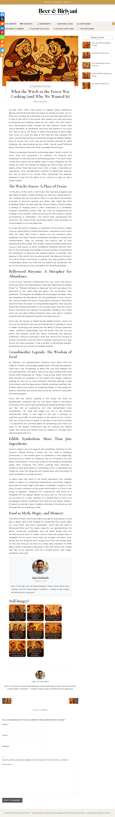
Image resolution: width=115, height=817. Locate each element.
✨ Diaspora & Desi (64, 24)
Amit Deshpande (41, 102)
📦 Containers (84, 24)
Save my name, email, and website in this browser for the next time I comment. (35, 760)
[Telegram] (2, 50)
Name (5, 724)
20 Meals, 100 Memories (100, 53)
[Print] (2, 41)
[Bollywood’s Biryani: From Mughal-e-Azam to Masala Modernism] (7, 701)
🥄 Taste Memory (8, 24)
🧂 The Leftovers (86, 29)
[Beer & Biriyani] (57, 12)
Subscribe (57, 2)
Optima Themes (24, 813)
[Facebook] (2, 14)
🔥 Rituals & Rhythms (63, 29)
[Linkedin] (2, 28)
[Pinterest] (2, 32)
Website (5, 746)
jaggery (25, 247)
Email (5, 735)
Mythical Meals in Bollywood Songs (102, 75)
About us (48, 2)
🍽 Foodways (26, 24)
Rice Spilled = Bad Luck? (100, 83)
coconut (13, 247)
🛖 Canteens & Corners (13, 29)
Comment (7, 764)
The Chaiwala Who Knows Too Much (101, 64)
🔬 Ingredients (44, 24)
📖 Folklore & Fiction (38, 29)
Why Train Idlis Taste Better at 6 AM (101, 44)
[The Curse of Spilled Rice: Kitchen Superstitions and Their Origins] (73, 701)
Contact (67, 2)
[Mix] (2, 46)
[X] (2, 19)
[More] (2, 55)
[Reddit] (2, 23)
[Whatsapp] (2, 37)
